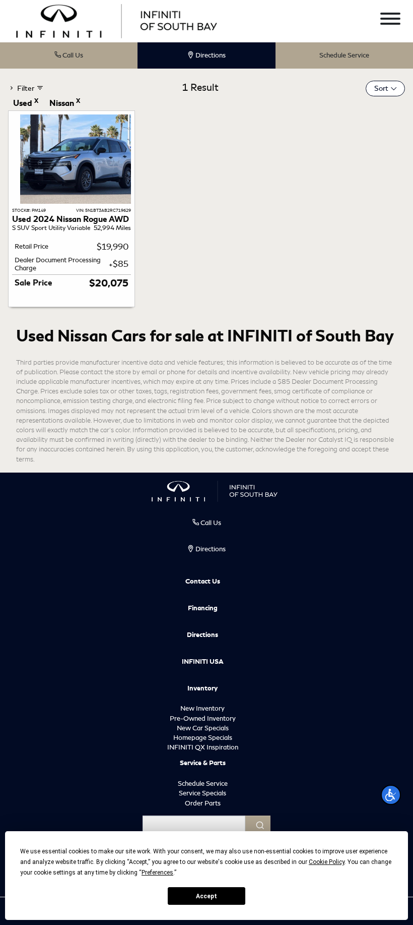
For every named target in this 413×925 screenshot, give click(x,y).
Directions (202, 635)
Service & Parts (203, 763)
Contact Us (202, 581)
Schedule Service (344, 55)
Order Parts (203, 803)
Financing (203, 608)
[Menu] (390, 20)
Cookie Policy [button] (327, 861)
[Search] (257, 825)
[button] (391, 795)
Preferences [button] (157, 872)
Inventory (202, 688)
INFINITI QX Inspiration (202, 747)
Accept (206, 896)
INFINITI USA (203, 662)
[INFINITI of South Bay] (116, 20)
